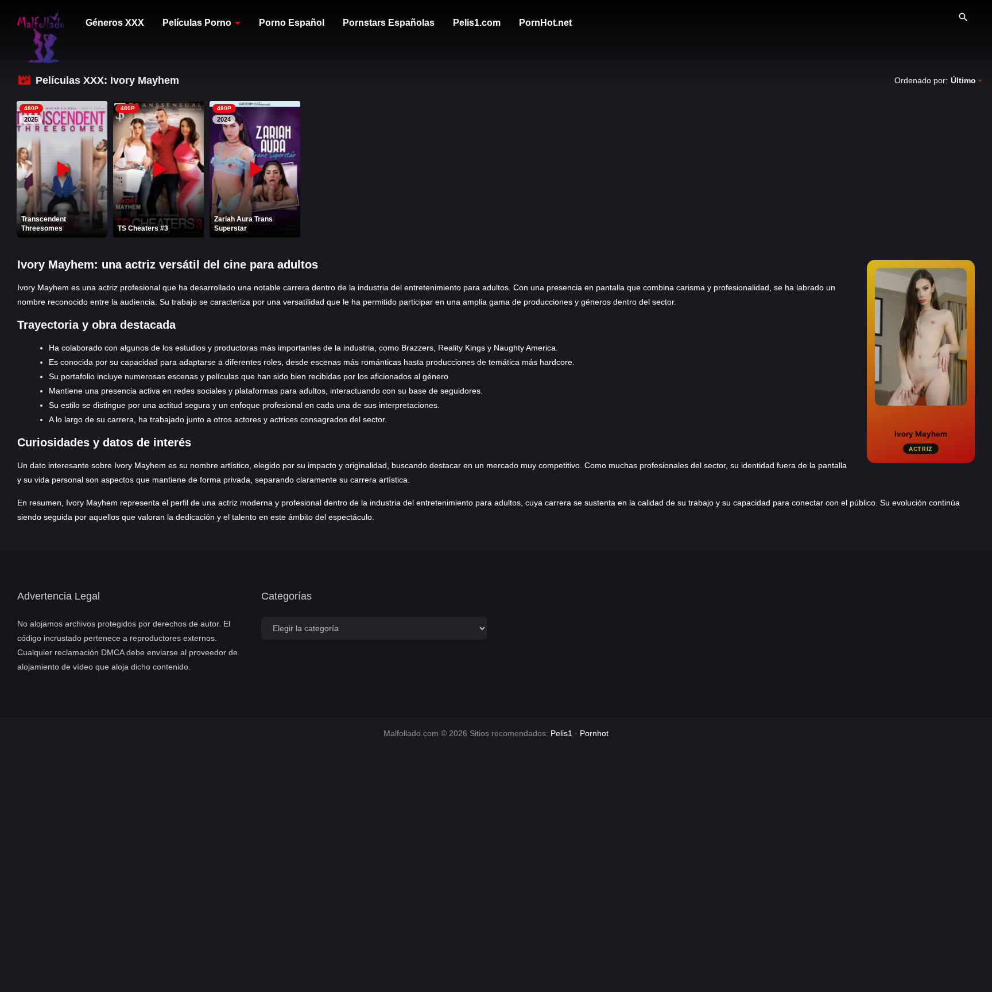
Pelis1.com (477, 23)
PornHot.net (545, 23)
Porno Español (291, 23)
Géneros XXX (115, 23)
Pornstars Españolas (389, 23)
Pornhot (594, 733)
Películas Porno (196, 23)
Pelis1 (561, 733)
